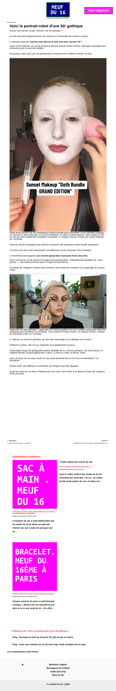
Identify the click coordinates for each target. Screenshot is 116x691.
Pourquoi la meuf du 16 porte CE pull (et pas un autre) (46, 637)
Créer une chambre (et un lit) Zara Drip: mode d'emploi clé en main (52, 644)
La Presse (58, 353)
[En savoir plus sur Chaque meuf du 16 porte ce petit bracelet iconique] (34, 566)
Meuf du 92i (58, 675)
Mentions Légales (58, 664)
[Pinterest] (22, 664)
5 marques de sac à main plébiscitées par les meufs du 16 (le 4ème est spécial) (33, 512)
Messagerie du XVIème (58, 668)
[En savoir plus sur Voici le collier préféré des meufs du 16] (75, 462)
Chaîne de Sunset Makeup (91, 237)
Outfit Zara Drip (58, 671)
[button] (98, 10)
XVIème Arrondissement (19, 516)
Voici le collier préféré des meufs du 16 (75, 467)
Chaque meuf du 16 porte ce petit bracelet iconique (33, 594)
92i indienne (24, 46)
